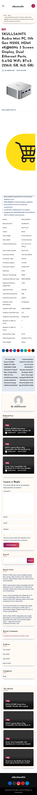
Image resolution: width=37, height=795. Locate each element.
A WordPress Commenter (11, 636)
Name (5, 517)
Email (5, 523)
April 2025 (6, 659)
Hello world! (25, 636)
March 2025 (7, 663)
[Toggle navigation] (3, 6)
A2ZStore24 (11, 70)
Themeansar (18, 792)
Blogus (28, 790)
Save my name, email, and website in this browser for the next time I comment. (16, 539)
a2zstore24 (18, 7)
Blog (3, 29)
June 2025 (6, 649)
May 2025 (6, 654)
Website (6, 529)
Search (6, 554)
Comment (7, 491)
